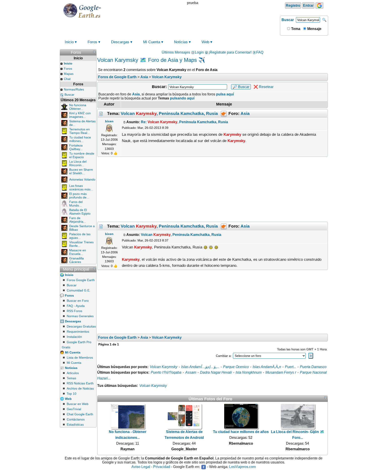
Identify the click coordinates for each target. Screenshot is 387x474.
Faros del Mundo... (76, 203)
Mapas (68, 73)
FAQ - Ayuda (76, 306)
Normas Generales (80, 316)
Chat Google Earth (80, 414)
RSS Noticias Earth (80, 383)
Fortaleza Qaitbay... (76, 147)
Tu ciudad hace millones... (80, 139)
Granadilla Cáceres (76, 260)
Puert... (290, 367)
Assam (190, 372)
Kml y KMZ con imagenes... (80, 114)
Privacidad (161, 467)
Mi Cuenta (151, 42)
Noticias (181, 42)
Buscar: (159, 86)
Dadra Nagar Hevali (216, 372)
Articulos (73, 373)
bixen (109, 121)
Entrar (308, 5)
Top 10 (71, 393)
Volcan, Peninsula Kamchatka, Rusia (169, 113)
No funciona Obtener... (77, 106)
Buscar (288, 20)
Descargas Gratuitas (81, 326)
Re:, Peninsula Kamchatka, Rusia (184, 122)
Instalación (74, 336)
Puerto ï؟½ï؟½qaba (166, 372)
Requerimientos (78, 331)
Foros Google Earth (81, 280)
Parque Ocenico (236, 367)
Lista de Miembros (80, 357)
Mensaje (313, 29)
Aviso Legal (140, 467)
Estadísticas (75, 424)
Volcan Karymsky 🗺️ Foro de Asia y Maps (147, 60)
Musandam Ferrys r (280, 372)
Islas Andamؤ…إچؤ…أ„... (200, 367)
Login (199, 52)
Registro (293, 5)
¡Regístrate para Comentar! (230, 52)
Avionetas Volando (82, 179)
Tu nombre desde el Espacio (81, 155)
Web (205, 42)
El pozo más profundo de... (79, 195)
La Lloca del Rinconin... (77, 163)
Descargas (120, 42)
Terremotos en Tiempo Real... (79, 131)
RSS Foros (74, 311)
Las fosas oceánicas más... (81, 187)
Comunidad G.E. (78, 290)
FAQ (259, 52)
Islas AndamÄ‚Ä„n (267, 367)
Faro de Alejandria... (77, 219)
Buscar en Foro (78, 300)
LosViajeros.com (242, 467)
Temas (71, 378)
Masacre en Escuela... (77, 252)
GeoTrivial (74, 409)
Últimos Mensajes (176, 52)
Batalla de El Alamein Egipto (79, 211)
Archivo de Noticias (80, 388)
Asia (245, 113)
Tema (295, 29)
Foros (92, 42)
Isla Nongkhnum (249, 372)
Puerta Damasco (313, 367)
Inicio (69, 42)
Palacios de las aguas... (79, 235)
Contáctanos (76, 419)
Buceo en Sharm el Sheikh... (81, 171)
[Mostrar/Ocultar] (94, 52)
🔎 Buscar (241, 87)
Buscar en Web (77, 404)
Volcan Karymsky (163, 367)
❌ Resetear (263, 87)
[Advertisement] (212, 189)
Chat (67, 79)
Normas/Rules (74, 89)
